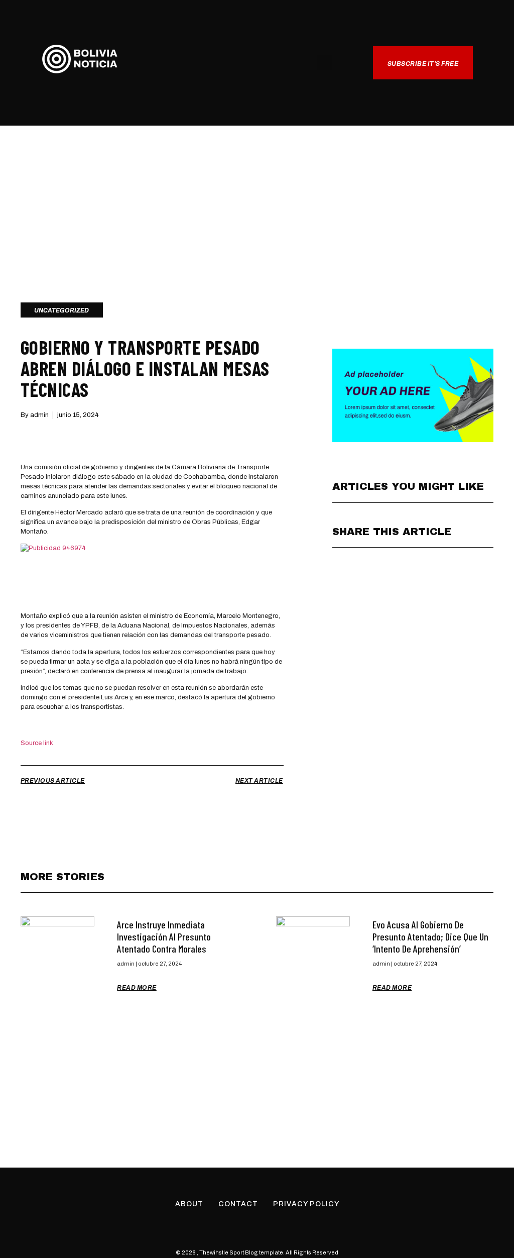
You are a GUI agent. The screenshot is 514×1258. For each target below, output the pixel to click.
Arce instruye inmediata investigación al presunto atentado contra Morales (164, 936)
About (189, 1204)
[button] (257, 63)
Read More (137, 987)
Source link (37, 743)
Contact (238, 1204)
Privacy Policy (306, 1204)
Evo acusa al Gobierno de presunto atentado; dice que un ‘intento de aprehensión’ (430, 936)
